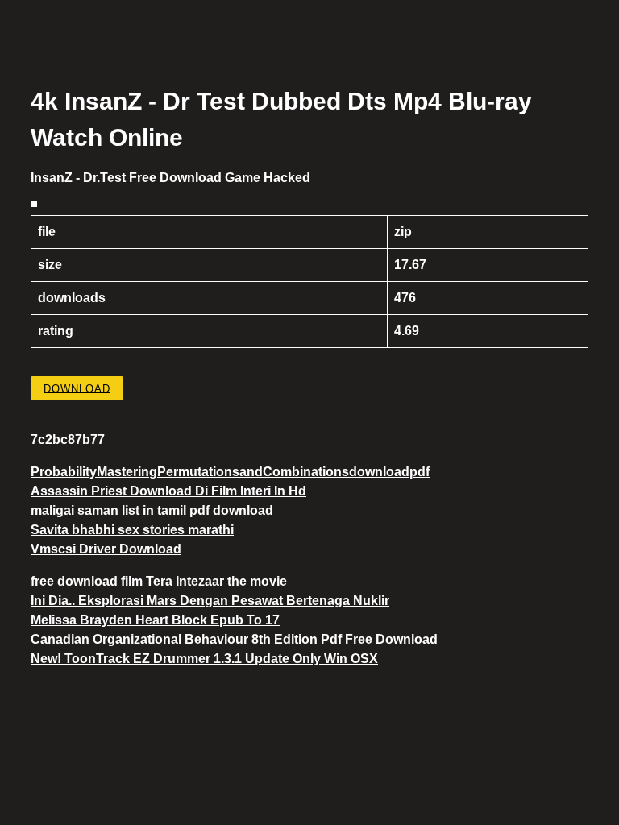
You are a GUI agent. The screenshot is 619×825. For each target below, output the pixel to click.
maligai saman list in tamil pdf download (152, 510)
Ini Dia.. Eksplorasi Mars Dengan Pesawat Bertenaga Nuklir (210, 600)
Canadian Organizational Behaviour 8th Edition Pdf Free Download (234, 639)
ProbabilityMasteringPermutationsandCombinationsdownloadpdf (230, 472)
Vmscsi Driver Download (106, 549)
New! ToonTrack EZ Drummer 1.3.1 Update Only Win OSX (204, 658)
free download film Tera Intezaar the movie (159, 581)
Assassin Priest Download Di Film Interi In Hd (168, 491)
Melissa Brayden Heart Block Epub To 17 (155, 620)
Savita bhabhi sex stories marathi (132, 530)
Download (77, 388)
